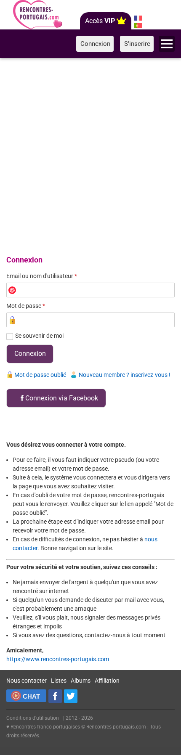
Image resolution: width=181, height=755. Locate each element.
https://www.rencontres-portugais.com (57, 659)
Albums (80, 680)
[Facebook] (55, 696)
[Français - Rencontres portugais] (137, 18)
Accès (100, 21)
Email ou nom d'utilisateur (41, 276)
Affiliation (107, 680)
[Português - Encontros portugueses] (137, 25)
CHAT (31, 696)
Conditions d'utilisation (32, 718)
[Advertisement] (90, 155)
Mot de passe (25, 305)
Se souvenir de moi (39, 335)
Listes (59, 680)
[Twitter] (70, 696)
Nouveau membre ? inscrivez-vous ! (124, 374)
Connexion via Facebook (61, 398)
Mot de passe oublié (40, 374)
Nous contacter (26, 680)
